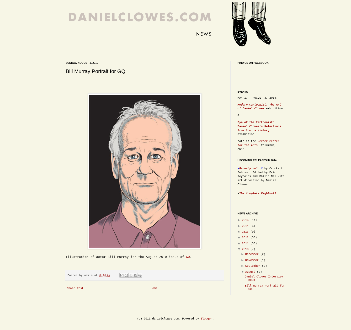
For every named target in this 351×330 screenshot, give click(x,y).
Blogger (206, 318)
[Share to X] (130, 275)
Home (154, 288)
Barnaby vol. (250, 168)
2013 (246, 232)
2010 (246, 249)
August (251, 272)
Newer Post (75, 288)
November (252, 260)
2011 (246, 243)
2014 (246, 226)
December (252, 254)
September (253, 266)
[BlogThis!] (126, 275)
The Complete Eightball (257, 193)
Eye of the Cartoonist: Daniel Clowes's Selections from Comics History (259, 126)
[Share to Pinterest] (140, 275)
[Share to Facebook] (135, 275)
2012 (246, 237)
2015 (246, 220)
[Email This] (121, 275)
